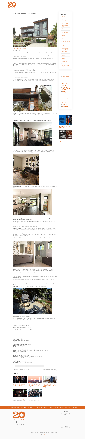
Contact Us (67, 407)
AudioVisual (64, 37)
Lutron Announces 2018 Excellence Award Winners (22, 369)
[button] (19, 426)
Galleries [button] (59, 4)
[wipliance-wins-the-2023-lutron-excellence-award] (65, 120)
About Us (32, 432)
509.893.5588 (44, 407)
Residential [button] (48, 4)
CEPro (63, 45)
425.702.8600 (15, 407)
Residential (37, 432)
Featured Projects (19, 366)
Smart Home (29, 366)
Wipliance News (65, 106)
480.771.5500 (30, 407)
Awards (63, 22)
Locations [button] (42, 4)
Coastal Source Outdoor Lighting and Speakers (66, 88)
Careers (63, 38)
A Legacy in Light (62, 141)
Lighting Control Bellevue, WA (65, 83)
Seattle (63, 19)
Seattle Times (64, 102)
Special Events (64, 66)
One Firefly (44, 434)
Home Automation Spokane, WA (65, 79)
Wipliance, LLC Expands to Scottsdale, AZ (49, 369)
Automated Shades (65, 49)
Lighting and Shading (65, 48)
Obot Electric (64, 54)
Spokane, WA (64, 104)
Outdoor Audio (64, 46)
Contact (67, 4)
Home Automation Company (65, 43)
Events (63, 31)
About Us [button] (37, 4)
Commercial (42, 432)
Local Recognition (31, 386)
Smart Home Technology (64, 63)
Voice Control (40, 366)
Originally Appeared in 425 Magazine (19, 48)
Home (33, 4)
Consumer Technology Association (19, 400)
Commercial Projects (65, 61)
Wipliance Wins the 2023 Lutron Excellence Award (64, 127)
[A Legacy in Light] (65, 135)
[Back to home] (12, 5)
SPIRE (63, 26)
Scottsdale (63, 29)
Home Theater (64, 51)
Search (70, 111)
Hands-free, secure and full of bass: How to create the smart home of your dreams (49, 385)
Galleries (48, 432)
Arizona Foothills (65, 52)
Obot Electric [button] (73, 4)
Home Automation (65, 25)
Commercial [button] (54, 4)
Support (75, 407)
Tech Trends (35, 366)
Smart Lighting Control (66, 65)
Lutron (14, 386)
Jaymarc (24, 366)
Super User (15, 16)
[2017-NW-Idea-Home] (35, 32)
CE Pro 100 (64, 85)
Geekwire (63, 55)
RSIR (62, 17)
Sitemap (56, 432)
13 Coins (63, 57)
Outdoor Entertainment (66, 41)
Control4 (63, 58)
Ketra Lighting (64, 40)
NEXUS (63, 60)
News (64, 4)
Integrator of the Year (65, 23)
